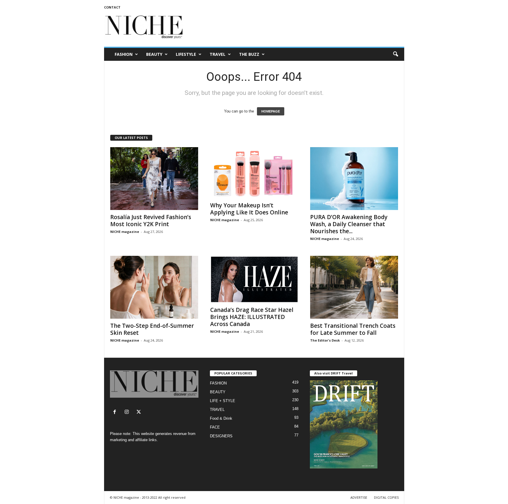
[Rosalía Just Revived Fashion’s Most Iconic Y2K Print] (154, 178)
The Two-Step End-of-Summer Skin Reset (152, 329)
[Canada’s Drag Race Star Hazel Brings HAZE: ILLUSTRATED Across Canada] (254, 279)
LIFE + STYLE (222, 401)
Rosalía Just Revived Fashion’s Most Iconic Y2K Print (150, 220)
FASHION (124, 54)
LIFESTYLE (186, 54)
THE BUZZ (249, 54)
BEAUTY (154, 54)
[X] (139, 412)
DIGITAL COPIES (386, 497)
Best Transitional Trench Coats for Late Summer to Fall (352, 329)
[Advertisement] (297, 27)
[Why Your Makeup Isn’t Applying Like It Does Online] (254, 172)
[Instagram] (128, 412)
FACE (215, 427)
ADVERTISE (358, 497)
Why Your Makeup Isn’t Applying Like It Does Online (249, 208)
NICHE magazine (124, 231)
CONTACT (112, 7)
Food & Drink (221, 418)
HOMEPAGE (270, 111)
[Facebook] (116, 412)
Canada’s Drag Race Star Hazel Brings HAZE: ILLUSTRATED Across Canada (251, 317)
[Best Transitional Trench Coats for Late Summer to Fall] (354, 287)
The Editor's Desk (325, 340)
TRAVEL (217, 54)
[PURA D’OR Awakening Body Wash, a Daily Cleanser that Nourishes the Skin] (354, 178)
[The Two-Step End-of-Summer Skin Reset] (154, 287)
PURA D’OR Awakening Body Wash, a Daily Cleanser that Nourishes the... (348, 224)
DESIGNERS (221, 436)
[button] (395, 54)
